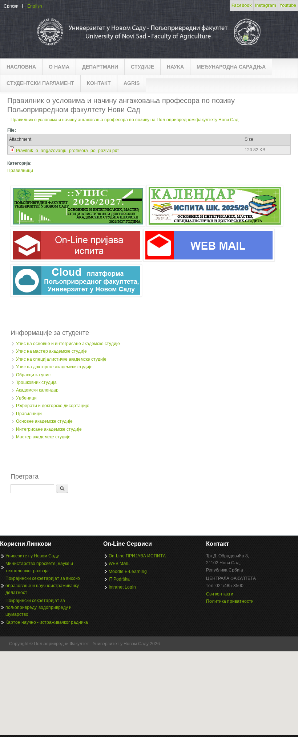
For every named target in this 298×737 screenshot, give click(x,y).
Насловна (21, 67)
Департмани (100, 67)
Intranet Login (122, 587)
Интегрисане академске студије (49, 429)
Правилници (20, 170)
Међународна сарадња (231, 67)
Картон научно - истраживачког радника (46, 622)
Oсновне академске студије (44, 421)
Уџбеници (26, 398)
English (34, 6)
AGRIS (132, 83)
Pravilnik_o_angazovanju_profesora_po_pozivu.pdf (67, 150)
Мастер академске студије (43, 436)
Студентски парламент (40, 83)
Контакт (99, 83)
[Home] (148, 47)
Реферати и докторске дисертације (52, 405)
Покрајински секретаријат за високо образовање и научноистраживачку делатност (42, 585)
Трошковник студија (36, 382)
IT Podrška (119, 579)
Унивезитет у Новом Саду (32, 555)
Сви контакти (219, 594)
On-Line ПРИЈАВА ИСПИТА (137, 555)
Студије (142, 67)
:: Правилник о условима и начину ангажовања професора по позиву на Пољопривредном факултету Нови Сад (122, 119)
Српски (11, 6)
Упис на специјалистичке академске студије (61, 359)
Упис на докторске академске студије (54, 366)
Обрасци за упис (33, 374)
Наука (175, 67)
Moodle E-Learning (128, 571)
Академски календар (37, 390)
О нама (59, 67)
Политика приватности (230, 601)
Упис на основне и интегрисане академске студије (68, 343)
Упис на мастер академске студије (51, 351)
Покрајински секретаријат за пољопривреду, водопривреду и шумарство (38, 607)
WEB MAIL (119, 563)
